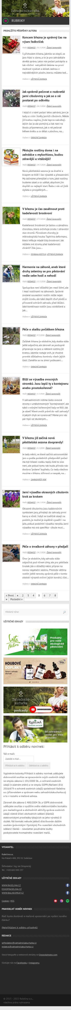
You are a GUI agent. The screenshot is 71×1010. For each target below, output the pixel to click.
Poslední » (16, 599)
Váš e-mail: (9, 753)
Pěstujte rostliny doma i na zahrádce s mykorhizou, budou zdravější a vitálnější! (42, 155)
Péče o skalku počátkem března (43, 329)
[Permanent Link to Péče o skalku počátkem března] (10, 335)
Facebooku (22, 963)
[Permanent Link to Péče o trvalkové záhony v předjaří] (10, 552)
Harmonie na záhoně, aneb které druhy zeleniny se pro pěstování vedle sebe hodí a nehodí (43, 271)
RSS (12, 901)
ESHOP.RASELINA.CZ (12, 889)
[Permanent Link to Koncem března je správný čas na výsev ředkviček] (10, 44)
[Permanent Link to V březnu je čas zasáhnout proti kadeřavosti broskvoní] (10, 214)
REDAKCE (31, 47)
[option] (35, 8)
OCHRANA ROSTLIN (38, 254)
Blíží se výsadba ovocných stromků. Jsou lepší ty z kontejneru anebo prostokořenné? (45, 384)
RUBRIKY (18, 21)
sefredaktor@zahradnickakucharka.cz (19, 943)
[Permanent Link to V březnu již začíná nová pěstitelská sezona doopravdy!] (10, 443)
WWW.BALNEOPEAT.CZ (13, 893)
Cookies (5, 901)
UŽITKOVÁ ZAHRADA (39, 79)
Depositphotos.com (48, 954)
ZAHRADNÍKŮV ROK (38, 480)
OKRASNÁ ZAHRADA (39, 138)
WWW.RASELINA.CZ (11, 885)
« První (10, 595)
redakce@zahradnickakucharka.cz (17, 946)
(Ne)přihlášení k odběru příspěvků (20, 927)
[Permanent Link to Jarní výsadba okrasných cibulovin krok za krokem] (10, 498)
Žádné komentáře (54, 47)
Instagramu (34, 963)
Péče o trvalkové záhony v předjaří (45, 546)
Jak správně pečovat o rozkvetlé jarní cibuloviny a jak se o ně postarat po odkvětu (43, 96)
